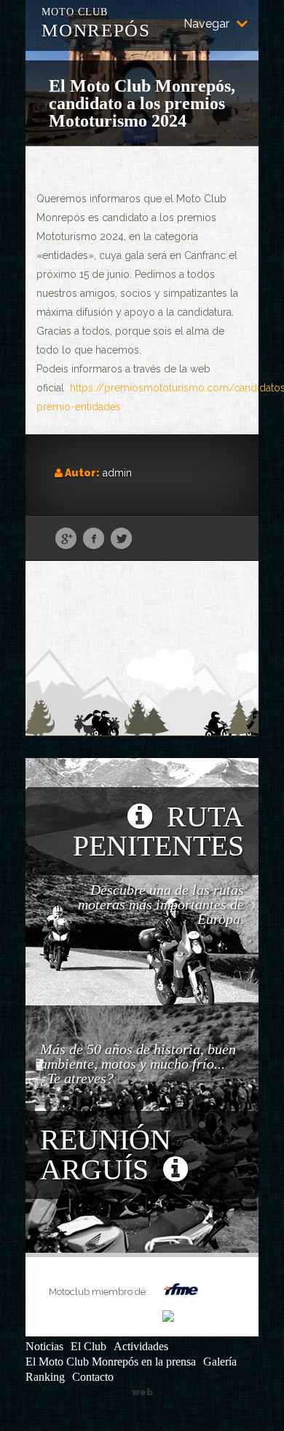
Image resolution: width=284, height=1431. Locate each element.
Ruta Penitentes (158, 831)
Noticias (44, 1346)
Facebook (93, 539)
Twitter (121, 539)
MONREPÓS (96, 21)
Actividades (141, 1346)
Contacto (93, 1377)
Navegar (206, 24)
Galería (220, 1361)
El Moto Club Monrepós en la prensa (110, 1361)
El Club (88, 1346)
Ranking (45, 1377)
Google (66, 539)
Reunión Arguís (105, 1154)
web (142, 1392)
